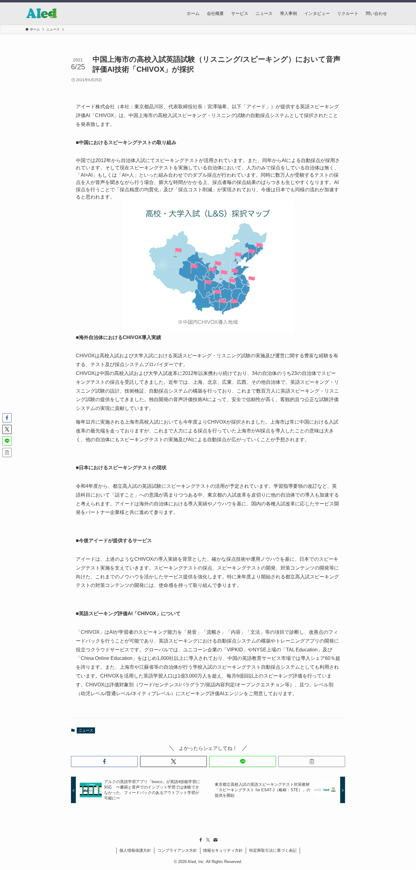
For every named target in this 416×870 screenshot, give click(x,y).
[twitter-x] (208, 840)
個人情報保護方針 (135, 850)
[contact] (215, 840)
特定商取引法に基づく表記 (273, 850)
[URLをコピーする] (311, 761)
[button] (104, 761)
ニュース (86, 730)
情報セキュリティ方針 (223, 850)
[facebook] (200, 840)
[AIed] (41, 13)
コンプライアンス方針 (177, 850)
